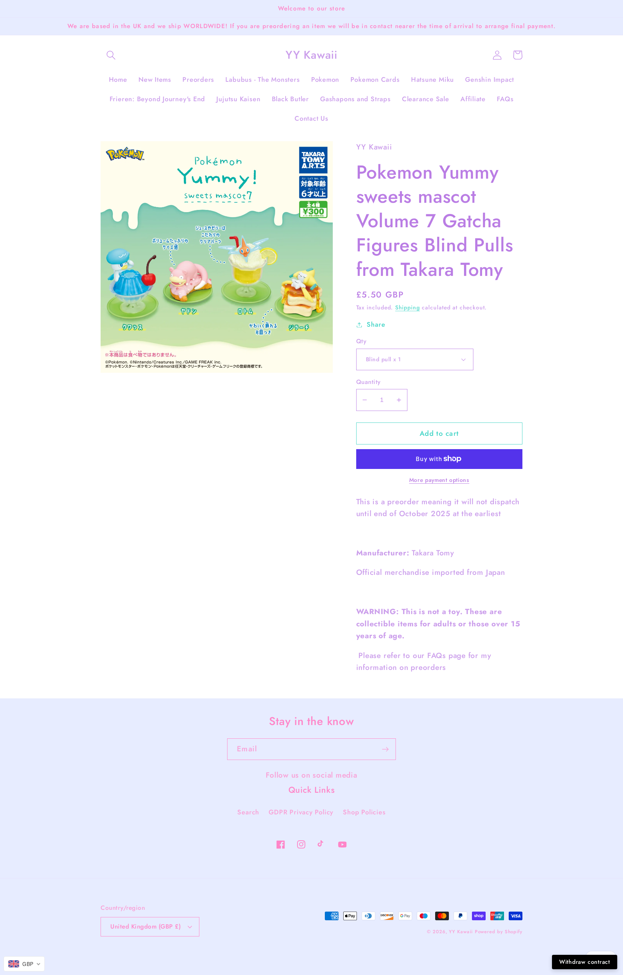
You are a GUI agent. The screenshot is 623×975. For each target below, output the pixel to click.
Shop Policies (364, 812)
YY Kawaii (460, 931)
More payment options (439, 480)
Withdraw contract (584, 962)
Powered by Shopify (498, 931)
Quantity (368, 382)
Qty (361, 341)
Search (248, 812)
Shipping (407, 307)
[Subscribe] (385, 749)
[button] (111, 55)
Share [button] (376, 324)
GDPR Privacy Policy (301, 812)
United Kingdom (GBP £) (145, 926)
